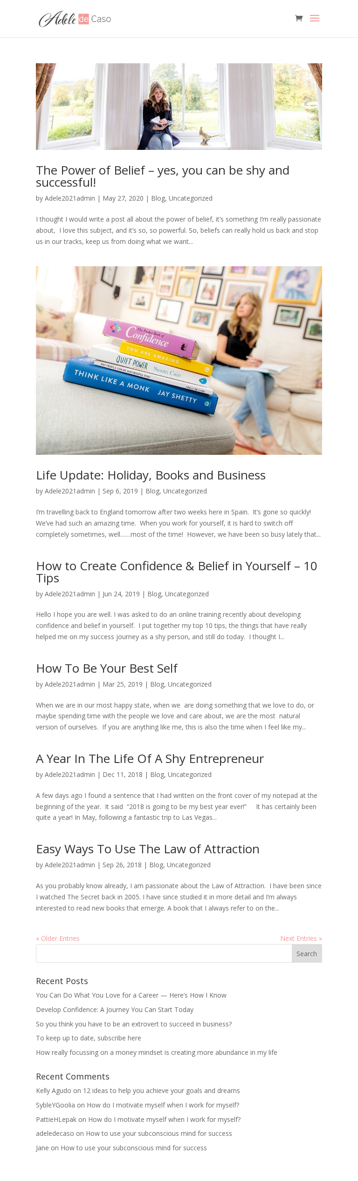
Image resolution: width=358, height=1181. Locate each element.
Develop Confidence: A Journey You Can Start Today (114, 1009)
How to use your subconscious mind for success (159, 1133)
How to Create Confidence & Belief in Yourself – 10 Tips (176, 571)
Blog (158, 198)
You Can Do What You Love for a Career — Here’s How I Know (131, 995)
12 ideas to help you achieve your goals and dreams (161, 1090)
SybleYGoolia (55, 1104)
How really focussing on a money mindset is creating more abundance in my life (156, 1052)
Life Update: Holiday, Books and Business (151, 474)
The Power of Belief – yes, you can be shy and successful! (162, 176)
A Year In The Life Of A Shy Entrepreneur (150, 758)
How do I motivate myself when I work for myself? (163, 1104)
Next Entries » (301, 938)
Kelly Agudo (53, 1090)
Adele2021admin (70, 198)
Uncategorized (191, 198)
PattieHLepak (56, 1119)
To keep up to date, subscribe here (88, 1037)
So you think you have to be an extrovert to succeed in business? (134, 1023)
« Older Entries (58, 938)
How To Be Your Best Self (107, 668)
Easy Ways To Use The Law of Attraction (148, 848)
